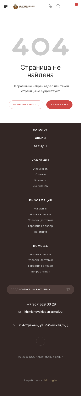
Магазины (40, 208)
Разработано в (40, 380)
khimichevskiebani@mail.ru (44, 312)
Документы (40, 186)
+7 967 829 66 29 (41, 304)
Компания (40, 160)
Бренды (40, 146)
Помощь (40, 245)
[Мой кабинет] (66, 6)
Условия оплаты (40, 214)
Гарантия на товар (40, 225)
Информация (40, 200)
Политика (40, 231)
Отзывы (41, 174)
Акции (40, 137)
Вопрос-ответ (40, 271)
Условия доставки (40, 220)
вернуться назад (26, 104)
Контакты (40, 180)
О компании (41, 168)
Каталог (40, 129)
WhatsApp (40, 341)
